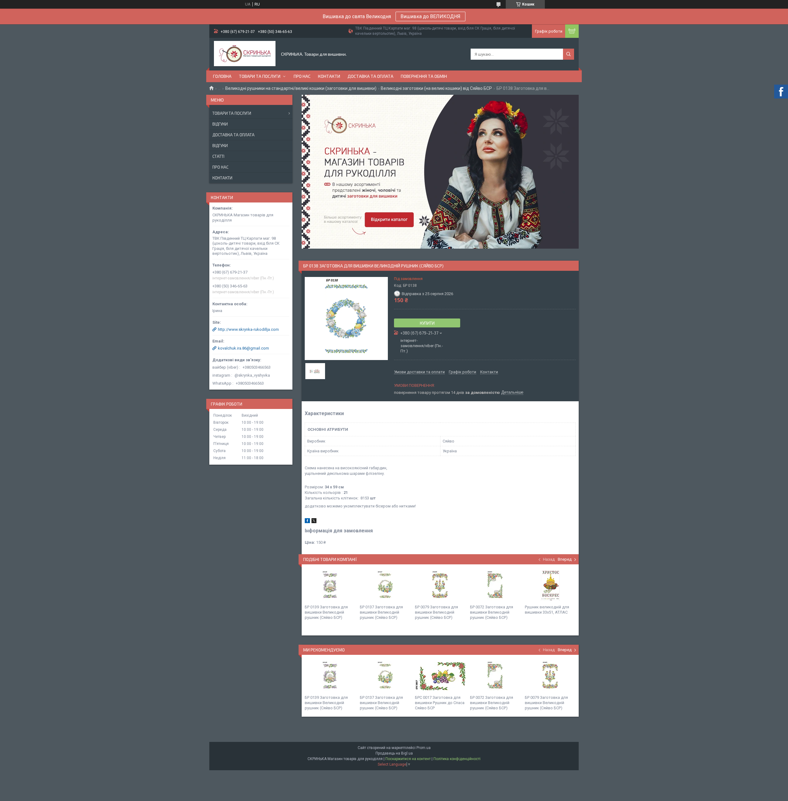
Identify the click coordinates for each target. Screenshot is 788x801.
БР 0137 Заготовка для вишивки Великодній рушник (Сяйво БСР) (381, 612)
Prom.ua (423, 748)
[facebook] (307, 521)
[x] (314, 521)
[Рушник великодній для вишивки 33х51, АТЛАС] (550, 586)
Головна (222, 76)
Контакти (329, 76)
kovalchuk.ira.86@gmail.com (243, 348)
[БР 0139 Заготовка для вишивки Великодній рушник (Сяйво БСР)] (330, 586)
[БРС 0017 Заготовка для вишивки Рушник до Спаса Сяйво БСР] (440, 676)
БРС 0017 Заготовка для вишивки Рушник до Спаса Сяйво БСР (439, 702)
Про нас (302, 76)
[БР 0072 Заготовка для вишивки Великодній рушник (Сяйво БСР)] (495, 586)
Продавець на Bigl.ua (394, 753)
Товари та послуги (259, 76)
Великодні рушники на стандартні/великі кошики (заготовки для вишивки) (300, 88)
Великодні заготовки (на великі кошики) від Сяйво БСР (436, 88)
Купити (427, 323)
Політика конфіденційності (456, 759)
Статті (218, 156)
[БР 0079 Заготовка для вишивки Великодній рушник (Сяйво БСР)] (440, 586)
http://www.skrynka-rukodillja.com (248, 329)
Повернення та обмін (424, 76)
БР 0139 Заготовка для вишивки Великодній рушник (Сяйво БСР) (326, 612)
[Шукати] (568, 54)
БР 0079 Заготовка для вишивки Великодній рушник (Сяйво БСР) (436, 612)
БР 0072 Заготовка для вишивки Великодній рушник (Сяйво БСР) (491, 612)
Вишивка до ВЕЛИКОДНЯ (430, 16)
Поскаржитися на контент (408, 759)
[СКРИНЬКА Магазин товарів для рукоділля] (244, 54)
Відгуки (220, 124)
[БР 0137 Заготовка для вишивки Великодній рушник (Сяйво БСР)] (385, 586)
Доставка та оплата (370, 76)
